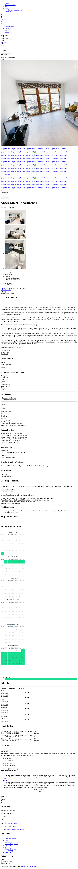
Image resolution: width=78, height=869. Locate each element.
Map (6, 30)
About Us (7, 8)
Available (8, 677)
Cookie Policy (9, 851)
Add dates (4, 42)
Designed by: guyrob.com (29, 866)
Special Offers (9, 842)
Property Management (15, 10)
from (2, 35)
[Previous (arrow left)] (1, 196)
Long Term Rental (10, 838)
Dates (2, 38)
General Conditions (10, 849)
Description (5, 198)
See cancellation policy (8, 490)
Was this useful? (38, 789)
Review (7, 32)
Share (3, 292)
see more (5, 780)
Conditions (8, 28)
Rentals (7, 3)
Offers (3, 15)
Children (3, 51)
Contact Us (8, 12)
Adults (3, 44)
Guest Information (10, 5)
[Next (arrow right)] (3, 196)
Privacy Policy (9, 852)
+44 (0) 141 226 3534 (10, 823)
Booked (7, 674)
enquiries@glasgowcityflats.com (15, 829)
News (6, 6)
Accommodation (10, 26)
